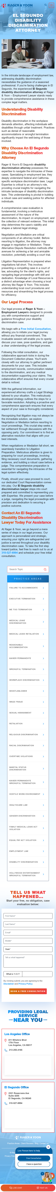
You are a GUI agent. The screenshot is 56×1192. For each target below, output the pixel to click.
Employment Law (18, 851)
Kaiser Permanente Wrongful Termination (22, 782)
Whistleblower (18, 691)
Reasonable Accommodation (18, 646)
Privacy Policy (25, 984)
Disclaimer (9, 984)
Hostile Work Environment (24, 794)
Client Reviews (27, 1143)
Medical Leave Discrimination (17, 621)
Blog (36, 1143)
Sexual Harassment (20, 713)
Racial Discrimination (21, 745)
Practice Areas (13, 1143)
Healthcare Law (18, 805)
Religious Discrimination (23, 734)
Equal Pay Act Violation (22, 840)
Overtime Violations (21, 756)
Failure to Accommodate (23, 588)
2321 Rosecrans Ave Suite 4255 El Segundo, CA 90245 (19, 1096)
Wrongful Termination (22, 669)
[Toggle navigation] (51, 5)
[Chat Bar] (28, 1188)
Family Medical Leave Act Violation (23, 828)
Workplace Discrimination (24, 680)
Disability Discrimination (23, 862)
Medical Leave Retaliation (24, 634)
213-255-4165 (15, 1050)
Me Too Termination (20, 609)
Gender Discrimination (22, 816)
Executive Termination (22, 599)
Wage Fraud (16, 702)
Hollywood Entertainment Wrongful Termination (24, 874)
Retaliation (16, 724)
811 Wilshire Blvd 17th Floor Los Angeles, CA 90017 (20, 1042)
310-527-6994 (10, 552)
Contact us (44, 1143)
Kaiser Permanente (20, 658)
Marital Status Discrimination (17, 768)
